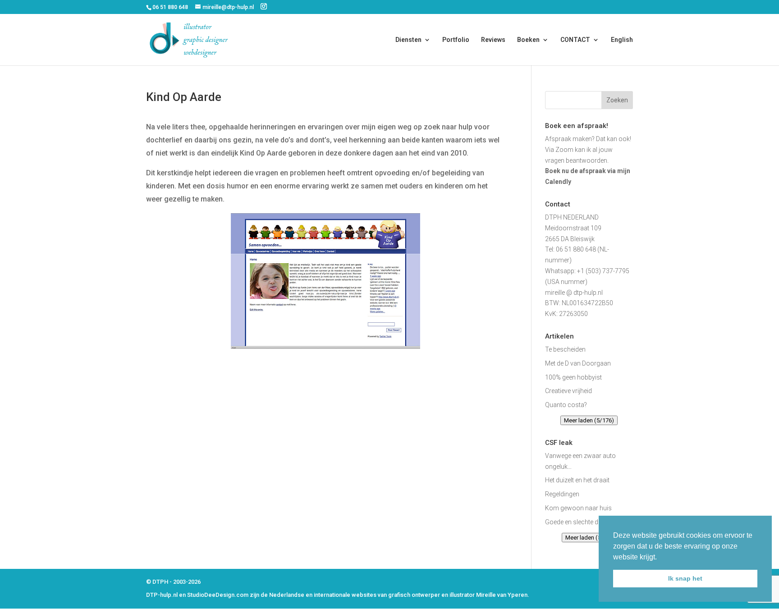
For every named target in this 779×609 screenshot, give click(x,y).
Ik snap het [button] (685, 578)
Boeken (528, 40)
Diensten (408, 40)
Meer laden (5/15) (588, 537)
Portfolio (455, 40)
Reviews (493, 40)
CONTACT (575, 40)
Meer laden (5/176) (589, 420)
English (622, 40)
